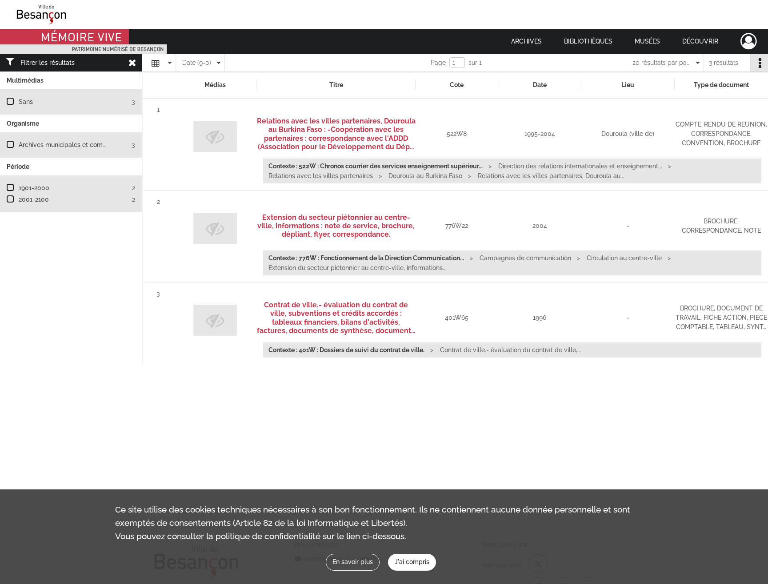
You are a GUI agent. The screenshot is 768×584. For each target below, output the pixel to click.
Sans (26, 101)
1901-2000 (34, 187)
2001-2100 (34, 199)
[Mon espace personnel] (748, 41)
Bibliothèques (588, 41)
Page (438, 62)
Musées (647, 41)
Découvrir (700, 41)
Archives (526, 41)
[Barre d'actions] (759, 63)
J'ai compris (412, 561)
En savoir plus (352, 561)
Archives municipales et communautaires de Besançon (98, 144)
